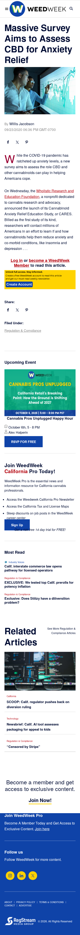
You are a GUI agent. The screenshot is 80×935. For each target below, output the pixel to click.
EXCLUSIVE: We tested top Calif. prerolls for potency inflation (39, 584)
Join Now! (40, 800)
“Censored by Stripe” (23, 746)
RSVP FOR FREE (23, 441)
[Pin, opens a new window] (26, 142)
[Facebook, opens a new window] (8, 142)
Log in (17, 260)
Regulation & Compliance (22, 330)
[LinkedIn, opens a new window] (21, 875)
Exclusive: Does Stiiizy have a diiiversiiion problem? (37, 600)
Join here (42, 828)
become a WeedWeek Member (42, 262)
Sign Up (17, 525)
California (11, 696)
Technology (12, 718)
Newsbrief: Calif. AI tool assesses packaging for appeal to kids (33, 727)
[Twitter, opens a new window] (32, 875)
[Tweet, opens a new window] (17, 142)
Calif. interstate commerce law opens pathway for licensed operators (33, 568)
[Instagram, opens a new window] (10, 875)
